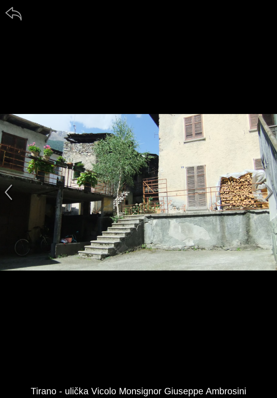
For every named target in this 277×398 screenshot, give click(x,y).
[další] (268, 192)
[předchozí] (8, 192)
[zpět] (13, 13)
